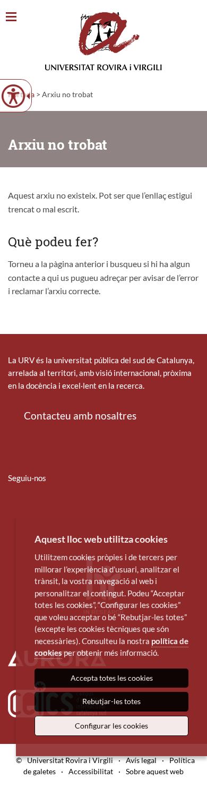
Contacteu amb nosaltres (80, 415)
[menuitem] (15, 509)
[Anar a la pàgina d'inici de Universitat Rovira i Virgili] (103, 41)
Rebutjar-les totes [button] (111, 701)
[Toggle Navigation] (11, 17)
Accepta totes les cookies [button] (112, 677)
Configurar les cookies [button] (111, 725)
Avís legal (141, 760)
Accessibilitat (90, 771)
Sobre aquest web (155, 771)
